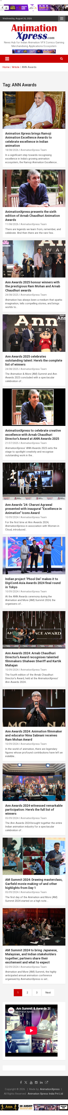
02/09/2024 (11, 967)
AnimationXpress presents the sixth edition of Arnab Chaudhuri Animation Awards (32, 216)
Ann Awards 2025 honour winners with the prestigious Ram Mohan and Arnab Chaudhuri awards (32, 286)
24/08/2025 (11, 294)
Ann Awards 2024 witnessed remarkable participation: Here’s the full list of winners (34, 810)
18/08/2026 (11, 150)
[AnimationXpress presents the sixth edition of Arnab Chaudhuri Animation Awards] (34, 188)
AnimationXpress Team (34, 150)
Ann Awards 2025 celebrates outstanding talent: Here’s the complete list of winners (33, 360)
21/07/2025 (11, 443)
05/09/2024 (11, 818)
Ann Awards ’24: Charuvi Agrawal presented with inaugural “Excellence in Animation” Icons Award (33, 509)
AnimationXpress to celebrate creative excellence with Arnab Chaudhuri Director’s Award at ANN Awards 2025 (33, 434)
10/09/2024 (11, 517)
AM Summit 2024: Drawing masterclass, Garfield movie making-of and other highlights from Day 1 (34, 884)
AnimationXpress (50, 1089)
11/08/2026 (11, 224)
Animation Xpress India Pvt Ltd (45, 1093)
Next (48, 992)
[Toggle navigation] (7, 59)
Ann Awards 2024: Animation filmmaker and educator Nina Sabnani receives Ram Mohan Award (33, 735)
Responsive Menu (61, 19)
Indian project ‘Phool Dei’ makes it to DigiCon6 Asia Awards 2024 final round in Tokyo (33, 583)
